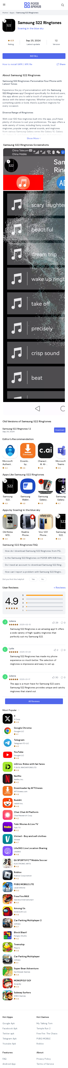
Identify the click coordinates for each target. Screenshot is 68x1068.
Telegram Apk (10, 1038)
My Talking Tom (45, 1023)
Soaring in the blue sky (31, 28)
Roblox (40, 1043)
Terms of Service (45, 1063)
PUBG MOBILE (44, 1038)
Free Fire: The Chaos (47, 1033)
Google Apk (9, 1023)
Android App (9, 1063)
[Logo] (32, 5)
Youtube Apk (9, 1043)
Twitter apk (8, 1033)
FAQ (4, 1058)
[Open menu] (4, 4)
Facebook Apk (10, 1028)
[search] (62, 5)
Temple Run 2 (43, 1028)
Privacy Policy (44, 1058)
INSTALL (34, 56)
